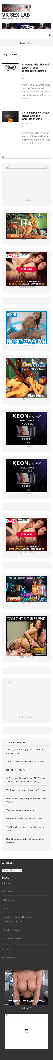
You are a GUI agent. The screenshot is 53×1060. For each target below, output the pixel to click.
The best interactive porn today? (21, 810)
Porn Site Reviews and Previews (17, 917)
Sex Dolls (6, 949)
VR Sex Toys (8, 900)
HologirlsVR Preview (15, 770)
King (25, 78)
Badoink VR (26, 1008)
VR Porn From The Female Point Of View (25, 761)
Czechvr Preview (11, 930)
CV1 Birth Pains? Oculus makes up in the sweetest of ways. (35, 115)
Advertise (6, 883)
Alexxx (26, 126)
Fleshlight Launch (26, 717)
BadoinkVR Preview (12, 938)
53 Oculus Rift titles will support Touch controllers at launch (35, 67)
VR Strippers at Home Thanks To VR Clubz (26, 790)
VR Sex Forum (8, 957)
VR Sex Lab (16, 15)
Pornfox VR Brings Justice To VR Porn (24, 818)
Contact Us (7, 908)
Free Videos (7, 891)
